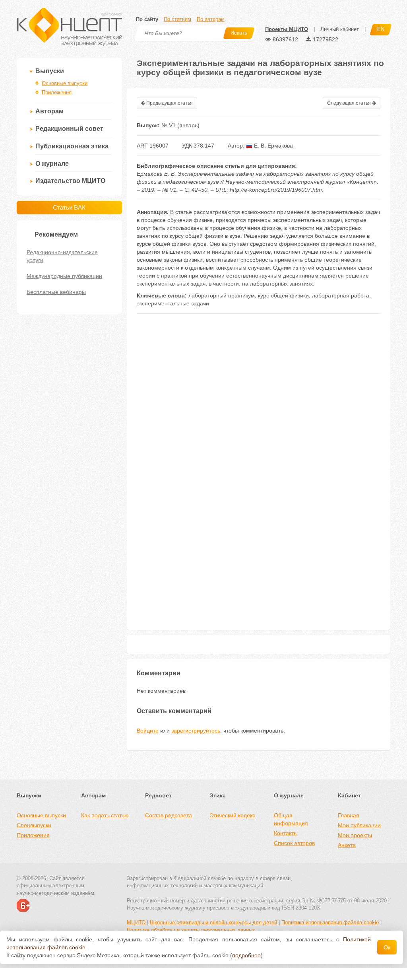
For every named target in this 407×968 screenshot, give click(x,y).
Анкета (347, 845)
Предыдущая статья (169, 103)
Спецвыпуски (34, 825)
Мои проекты (355, 835)
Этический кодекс (232, 815)
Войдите (148, 730)
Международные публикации (64, 276)
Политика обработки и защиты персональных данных (191, 930)
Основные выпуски (64, 83)
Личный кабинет (339, 29)
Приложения (57, 92)
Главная (348, 815)
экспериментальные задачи (173, 303)
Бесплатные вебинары (56, 292)
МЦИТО (136, 922)
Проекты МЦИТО (286, 29)
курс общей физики (283, 295)
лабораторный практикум (221, 295)
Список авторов (294, 843)
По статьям (177, 19)
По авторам (211, 19)
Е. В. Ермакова (272, 145)
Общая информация (291, 819)
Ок (387, 947)
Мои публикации (359, 825)
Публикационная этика (72, 146)
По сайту (147, 19)
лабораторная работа (340, 295)
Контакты (286, 833)
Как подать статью (105, 815)
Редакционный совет (69, 128)
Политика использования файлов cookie (330, 922)
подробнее (246, 955)
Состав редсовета (168, 815)
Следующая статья (349, 103)
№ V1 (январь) (180, 125)
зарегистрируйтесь (195, 730)
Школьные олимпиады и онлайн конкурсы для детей (213, 922)
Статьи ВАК (69, 207)
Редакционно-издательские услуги (62, 256)
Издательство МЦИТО (70, 180)
